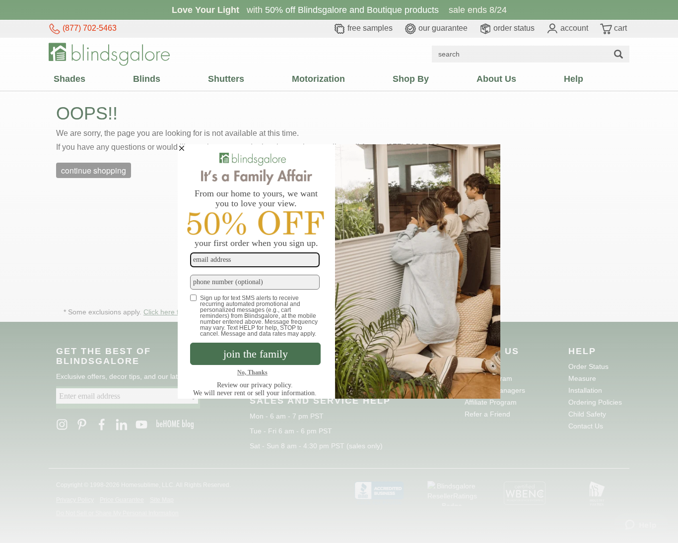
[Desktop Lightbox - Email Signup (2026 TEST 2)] (339, 271)
